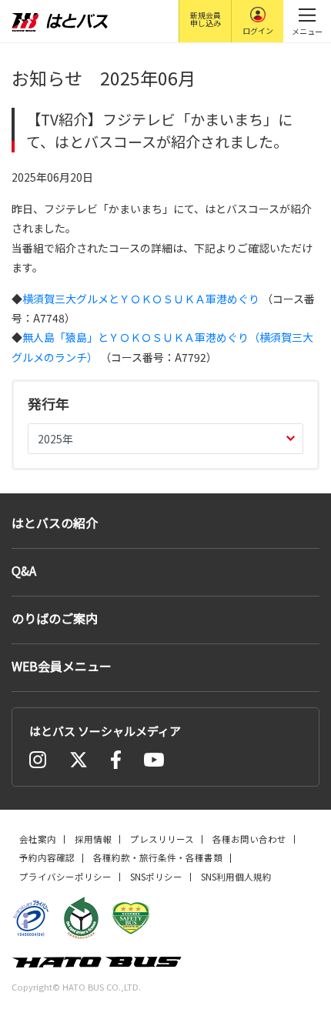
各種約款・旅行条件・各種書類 (157, 857)
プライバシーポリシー (65, 877)
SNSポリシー (156, 877)
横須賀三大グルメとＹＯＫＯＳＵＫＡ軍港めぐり (142, 298)
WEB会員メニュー (62, 666)
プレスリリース (162, 839)
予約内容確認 (47, 857)
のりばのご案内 (55, 618)
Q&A (24, 570)
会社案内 (37, 839)
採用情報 (93, 839)
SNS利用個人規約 (236, 877)
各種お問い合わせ (249, 839)
